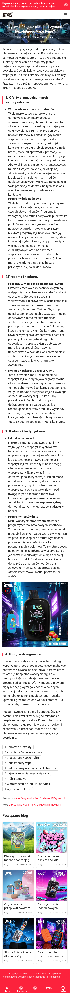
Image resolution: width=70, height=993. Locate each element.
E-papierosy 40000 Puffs (23, 757)
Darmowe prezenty (19, 747)
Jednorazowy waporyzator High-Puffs (31, 768)
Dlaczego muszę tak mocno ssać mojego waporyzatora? (17, 858)
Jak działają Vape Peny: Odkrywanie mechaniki (35, 804)
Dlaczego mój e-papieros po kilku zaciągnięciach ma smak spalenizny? (50, 858)
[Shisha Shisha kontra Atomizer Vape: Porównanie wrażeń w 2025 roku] (18, 933)
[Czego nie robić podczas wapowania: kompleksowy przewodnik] (51, 933)
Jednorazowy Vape (19, 763)
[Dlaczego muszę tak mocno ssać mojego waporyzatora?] (18, 837)
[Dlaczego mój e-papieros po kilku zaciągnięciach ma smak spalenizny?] (51, 837)
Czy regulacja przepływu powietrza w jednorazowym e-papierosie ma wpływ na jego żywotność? (18, 906)
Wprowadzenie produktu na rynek (28, 784)
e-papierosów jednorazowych (26, 752)
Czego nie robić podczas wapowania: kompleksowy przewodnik (51, 954)
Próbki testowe (16, 778)
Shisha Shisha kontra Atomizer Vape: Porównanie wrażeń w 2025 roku (17, 954)
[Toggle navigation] (65, 15)
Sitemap (55, 976)
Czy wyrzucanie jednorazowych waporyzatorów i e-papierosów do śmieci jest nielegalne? (50, 906)
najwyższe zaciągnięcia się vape (28, 773)
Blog (22, 37)
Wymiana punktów (19, 789)
